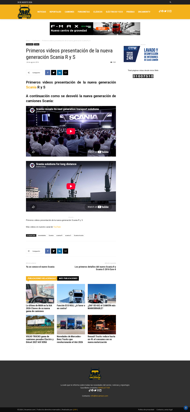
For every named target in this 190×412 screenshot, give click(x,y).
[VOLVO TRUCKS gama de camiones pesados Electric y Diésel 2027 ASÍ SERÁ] (40, 324)
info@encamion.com (99, 396)
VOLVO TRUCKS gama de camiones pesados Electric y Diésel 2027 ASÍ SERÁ (40, 339)
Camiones (36, 40)
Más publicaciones (68, 278)
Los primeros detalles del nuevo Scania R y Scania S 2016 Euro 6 (95, 268)
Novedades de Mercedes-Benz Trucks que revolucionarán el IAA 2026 (70, 339)
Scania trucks (78, 235)
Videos (37, 44)
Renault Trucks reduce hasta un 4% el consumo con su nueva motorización (101, 339)
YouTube (57, 227)
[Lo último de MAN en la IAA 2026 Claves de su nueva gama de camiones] (40, 293)
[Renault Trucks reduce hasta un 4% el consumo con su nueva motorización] (102, 324)
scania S (68, 235)
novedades (42, 235)
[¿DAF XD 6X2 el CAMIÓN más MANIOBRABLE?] (102, 293)
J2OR (75, 410)
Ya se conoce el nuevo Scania (40, 267)
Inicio (28, 40)
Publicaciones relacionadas (42, 278)
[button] (171, 2)
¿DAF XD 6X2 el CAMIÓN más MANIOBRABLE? (102, 307)
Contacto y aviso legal (165, 410)
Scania (31, 87)
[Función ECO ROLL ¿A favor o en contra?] (71, 293)
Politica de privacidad (146, 410)
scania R (59, 235)
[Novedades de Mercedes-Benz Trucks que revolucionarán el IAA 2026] (71, 324)
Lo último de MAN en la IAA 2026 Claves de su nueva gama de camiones (39, 308)
